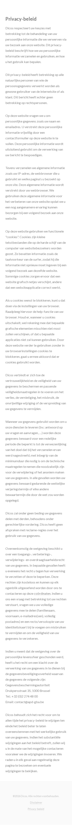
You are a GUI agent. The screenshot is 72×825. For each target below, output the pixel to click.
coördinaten (42, 593)
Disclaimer (36, 802)
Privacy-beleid (36, 809)
